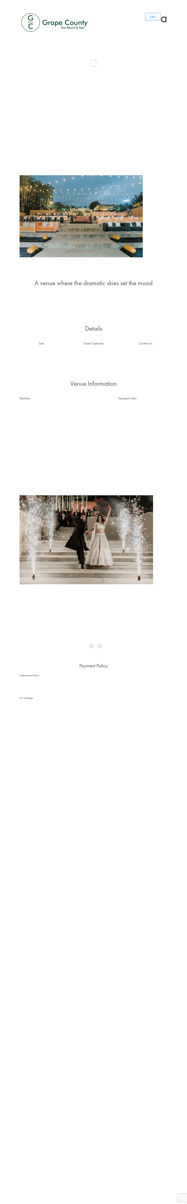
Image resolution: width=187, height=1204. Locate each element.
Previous (92, 646)
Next (100, 646)
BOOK (93, 109)
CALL (153, 16)
